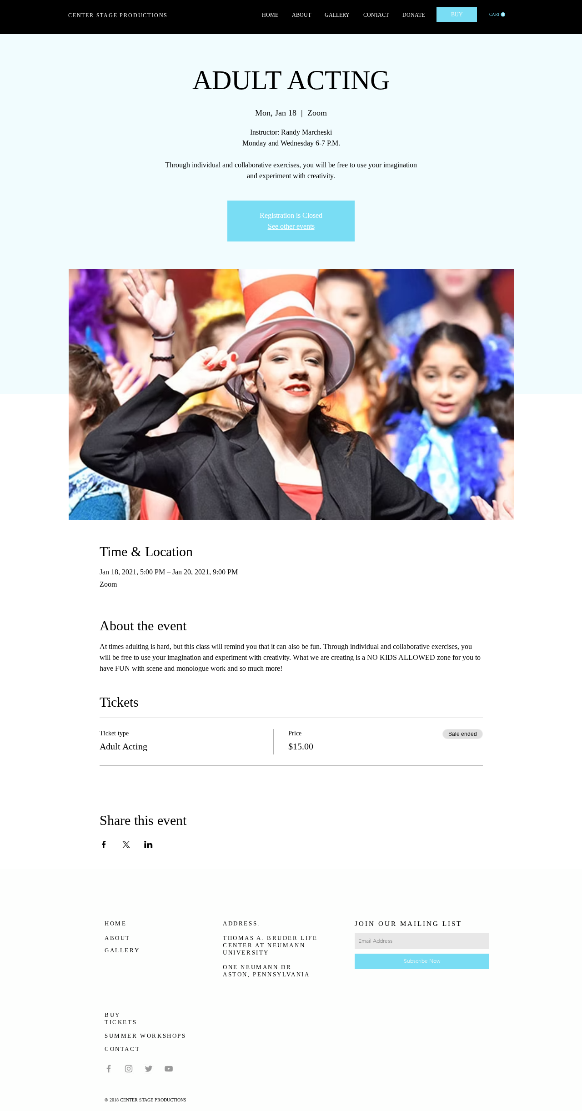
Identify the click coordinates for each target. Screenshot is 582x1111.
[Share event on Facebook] (104, 844)
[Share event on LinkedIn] (148, 844)
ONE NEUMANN (251, 967)
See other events (291, 226)
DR (286, 967)
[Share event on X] (126, 844)
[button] (497, 14)
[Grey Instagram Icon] (129, 1069)
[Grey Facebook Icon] (109, 1069)
